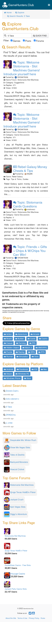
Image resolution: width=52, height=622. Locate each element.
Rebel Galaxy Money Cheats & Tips (30, 168)
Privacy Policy (34, 618)
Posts (28, 40)
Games (16, 40)
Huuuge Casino (18, 573)
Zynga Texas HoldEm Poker (16, 550)
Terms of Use (22, 618)
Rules (43, 618)
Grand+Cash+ (12, 390)
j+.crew (9, 422)
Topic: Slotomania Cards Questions (27, 204)
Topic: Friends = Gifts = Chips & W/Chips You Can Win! (30, 250)
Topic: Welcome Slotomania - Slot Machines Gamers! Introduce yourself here (21, 68)
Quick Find (41, 35)
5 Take (9, 406)
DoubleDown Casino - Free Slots (18, 565)
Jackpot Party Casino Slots (16, 589)
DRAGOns (11, 414)
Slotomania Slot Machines (15, 535)
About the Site (11, 618)
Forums (40, 40)
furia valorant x (12, 398)
